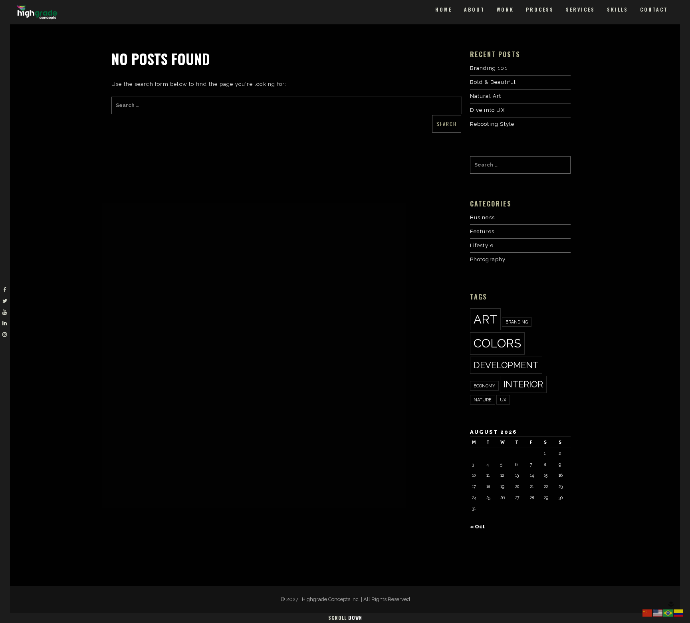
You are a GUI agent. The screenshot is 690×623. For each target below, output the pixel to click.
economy (484, 385)
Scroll (345, 617)
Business (482, 217)
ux (503, 399)
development (506, 365)
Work (505, 9)
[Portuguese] (668, 612)
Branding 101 (489, 68)
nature (483, 399)
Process (540, 9)
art (485, 319)
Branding (517, 321)
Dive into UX (487, 110)
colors (497, 343)
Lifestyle (482, 245)
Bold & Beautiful (493, 82)
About (474, 9)
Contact (654, 9)
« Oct (477, 527)
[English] (658, 612)
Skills (617, 9)
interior (523, 384)
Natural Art (486, 96)
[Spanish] (679, 612)
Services (580, 9)
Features (482, 231)
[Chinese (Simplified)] (647, 612)
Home (443, 9)
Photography (488, 259)
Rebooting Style (492, 124)
